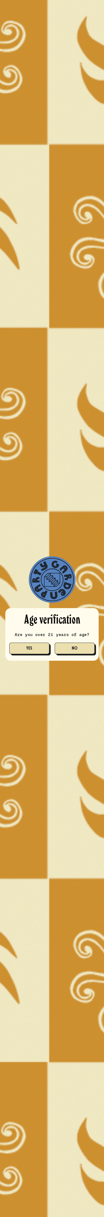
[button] (29, 648)
